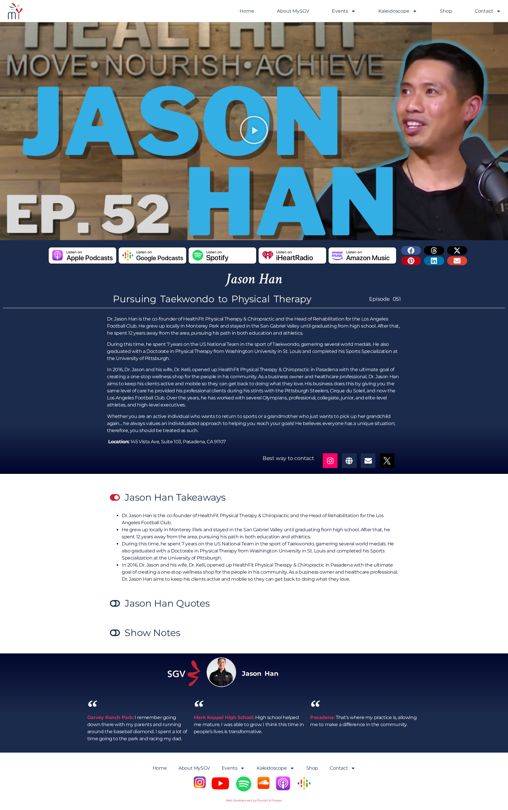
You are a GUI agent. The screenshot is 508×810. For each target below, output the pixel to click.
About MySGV (293, 11)
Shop (446, 11)
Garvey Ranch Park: (110, 717)
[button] (254, 131)
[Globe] (349, 460)
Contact (484, 11)
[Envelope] (368, 460)
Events (340, 11)
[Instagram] (330, 460)
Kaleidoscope (394, 11)
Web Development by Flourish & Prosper (254, 800)
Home (247, 11)
